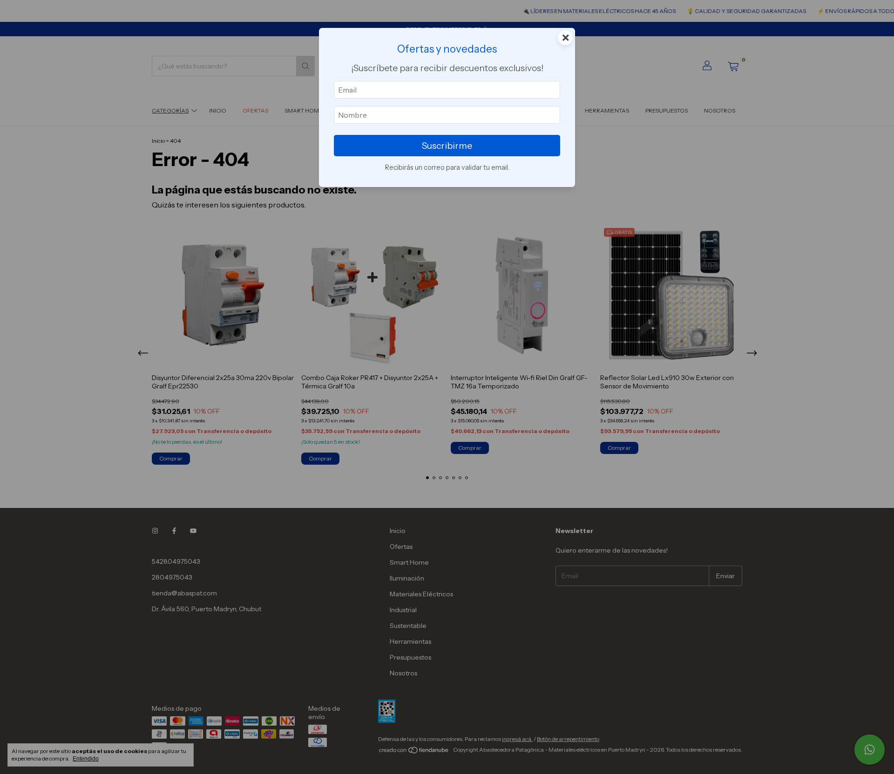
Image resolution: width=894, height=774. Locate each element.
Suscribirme (447, 145)
